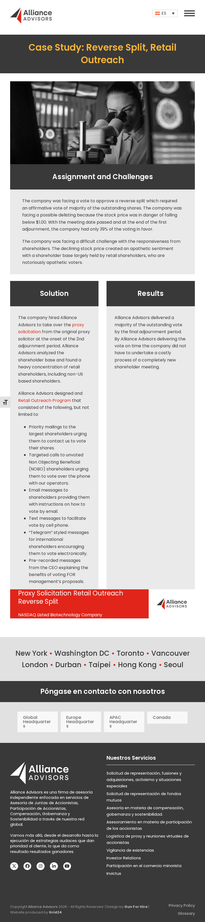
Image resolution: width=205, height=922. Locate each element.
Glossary (186, 913)
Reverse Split (38, 601)
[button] (189, 13)
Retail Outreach (98, 593)
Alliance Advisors (43, 906)
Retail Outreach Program (44, 400)
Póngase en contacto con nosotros (102, 691)
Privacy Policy (182, 905)
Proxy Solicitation (45, 593)
